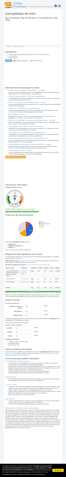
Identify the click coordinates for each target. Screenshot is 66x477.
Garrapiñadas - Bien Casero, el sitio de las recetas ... (26, 126)
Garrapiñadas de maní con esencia (17, 361)
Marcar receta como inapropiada (16, 157)
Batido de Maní (10, 377)
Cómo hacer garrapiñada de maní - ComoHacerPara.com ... (28, 138)
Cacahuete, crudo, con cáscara (24, 272)
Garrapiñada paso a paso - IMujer (20, 150)
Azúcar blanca (24, 278)
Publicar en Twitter (37, 60)
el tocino (25, 209)
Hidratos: (9, 332)
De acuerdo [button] (58, 470)
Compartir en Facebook (21, 60)
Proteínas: (9, 328)
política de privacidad (24, 472)
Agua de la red (25, 281)
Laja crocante (9, 399)
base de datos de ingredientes (47, 353)
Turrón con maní (11, 384)
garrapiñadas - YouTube (16, 114)
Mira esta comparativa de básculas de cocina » (38, 265)
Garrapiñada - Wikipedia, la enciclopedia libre (24, 108)
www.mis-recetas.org (10, 353)
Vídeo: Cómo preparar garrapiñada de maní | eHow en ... (28, 102)
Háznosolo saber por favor (25, 260)
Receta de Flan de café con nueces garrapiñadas (21, 408)
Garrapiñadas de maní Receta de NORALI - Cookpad (26, 90)
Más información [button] (40, 474)
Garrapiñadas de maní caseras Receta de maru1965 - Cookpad (29, 144)
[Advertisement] (18, 33)
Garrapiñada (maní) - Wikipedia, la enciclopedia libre (26, 132)
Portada (8, 46)
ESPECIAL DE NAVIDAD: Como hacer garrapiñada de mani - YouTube (31, 120)
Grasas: (10, 336)
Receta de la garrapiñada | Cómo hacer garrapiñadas (26, 96)
